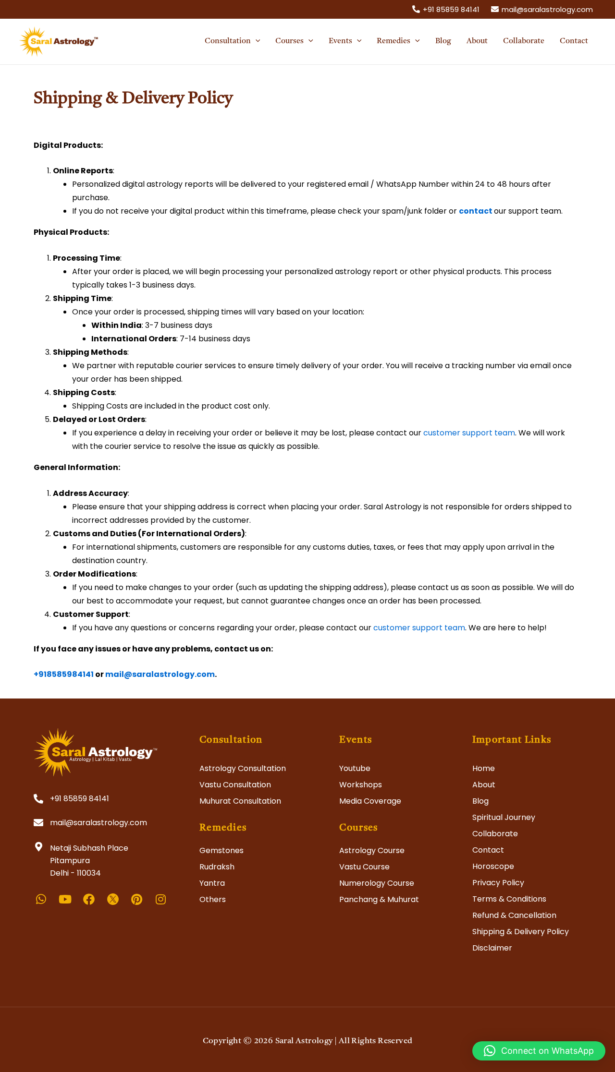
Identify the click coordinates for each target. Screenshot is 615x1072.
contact (476, 211)
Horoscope (493, 866)
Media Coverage (370, 801)
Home (483, 768)
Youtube (354, 768)
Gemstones (221, 850)
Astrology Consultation (242, 768)
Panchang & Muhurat (379, 899)
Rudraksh (216, 866)
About (483, 784)
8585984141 (70, 674)
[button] (538, 1050)
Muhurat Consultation (240, 801)
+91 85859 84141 (79, 798)
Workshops (360, 784)
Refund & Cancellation (514, 915)
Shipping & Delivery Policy (520, 931)
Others (212, 899)
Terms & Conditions (509, 898)
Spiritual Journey (503, 817)
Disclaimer (492, 947)
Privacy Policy (498, 882)
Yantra (212, 883)
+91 (40, 674)
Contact (488, 849)
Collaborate (495, 833)
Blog (480, 801)
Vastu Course (364, 866)
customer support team (469, 432)
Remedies (222, 828)
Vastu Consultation (235, 784)
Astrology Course (372, 850)
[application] (255, 41)
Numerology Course (376, 883)
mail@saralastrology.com (160, 674)
